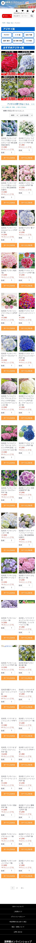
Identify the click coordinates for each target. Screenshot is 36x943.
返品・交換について (18, 927)
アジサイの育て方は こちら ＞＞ (21, 104)
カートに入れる (9, 158)
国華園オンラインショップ (18, 941)
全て (3, 107)
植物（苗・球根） (11, 107)
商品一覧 (10, 23)
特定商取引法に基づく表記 (18, 921)
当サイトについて (18, 906)
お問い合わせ (18, 932)
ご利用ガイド (18, 911)
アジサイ (23, 107)
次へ (22, 888)
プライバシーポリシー (18, 916)
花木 (18, 107)
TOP (3, 23)
